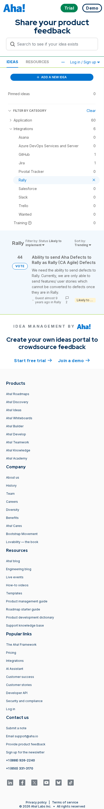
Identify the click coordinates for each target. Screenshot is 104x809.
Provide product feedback (25, 744)
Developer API (17, 693)
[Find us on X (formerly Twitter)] (34, 783)
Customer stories (19, 685)
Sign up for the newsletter (25, 752)
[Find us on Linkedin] (10, 783)
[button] (63, 62)
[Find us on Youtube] (46, 783)
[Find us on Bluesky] (59, 783)
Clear (91, 110)
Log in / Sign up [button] (83, 62)
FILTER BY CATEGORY (29, 110)
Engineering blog (18, 569)
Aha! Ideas (13, 410)
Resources (37, 61)
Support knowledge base (25, 625)
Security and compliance (24, 701)
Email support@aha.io (22, 736)
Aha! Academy (16, 458)
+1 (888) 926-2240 (20, 760)
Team (10, 493)
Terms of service (65, 802)
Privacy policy (36, 802)
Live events (14, 577)
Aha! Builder (14, 426)
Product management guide (26, 601)
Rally (57, 302)
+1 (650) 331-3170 (19, 768)
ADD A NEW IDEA (53, 77)
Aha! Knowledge (18, 450)
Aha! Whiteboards (19, 418)
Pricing (11, 652)
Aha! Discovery (17, 402)
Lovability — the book (22, 542)
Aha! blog (13, 561)
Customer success (20, 677)
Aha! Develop (16, 434)
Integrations (15, 661)
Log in (10, 709)
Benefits (12, 518)
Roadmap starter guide (23, 609)
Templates (14, 593)
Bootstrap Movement (22, 534)
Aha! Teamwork (17, 442)
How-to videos (17, 585)
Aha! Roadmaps (17, 394)
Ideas (12, 61)
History (11, 485)
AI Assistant (14, 669)
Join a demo (74, 360)
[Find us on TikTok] (71, 783)
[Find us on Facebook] (22, 783)
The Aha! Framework (21, 644)
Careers (12, 502)
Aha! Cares (14, 526)
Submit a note (16, 728)
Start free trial (33, 360)
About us (12, 477)
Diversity (12, 510)
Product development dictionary (30, 617)
